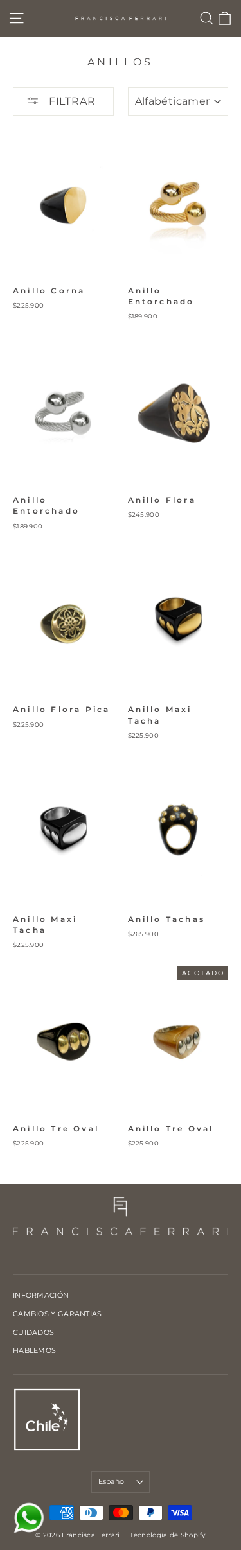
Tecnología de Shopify (167, 1535)
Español (112, 1481)
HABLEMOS (34, 1350)
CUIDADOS (33, 1332)
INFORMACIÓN (41, 1295)
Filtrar (70, 101)
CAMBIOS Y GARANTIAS (57, 1313)
